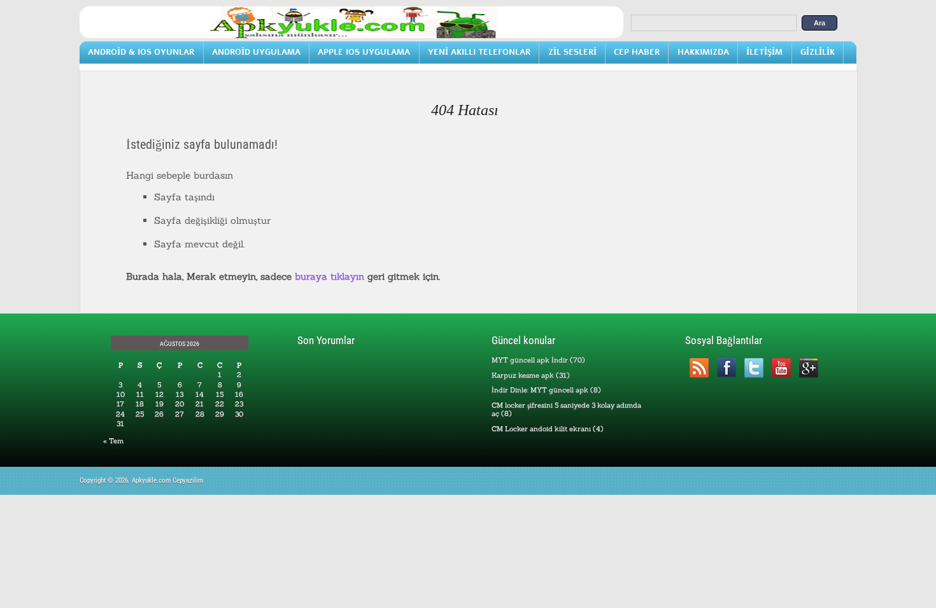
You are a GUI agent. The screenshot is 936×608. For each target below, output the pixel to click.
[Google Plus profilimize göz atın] (808, 368)
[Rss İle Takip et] (699, 368)
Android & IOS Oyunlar (141, 51)
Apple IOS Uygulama (364, 51)
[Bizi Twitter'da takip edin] (753, 368)
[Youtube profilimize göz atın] (781, 368)
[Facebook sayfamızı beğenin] (726, 368)
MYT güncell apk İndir (530, 360)
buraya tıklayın (329, 276)
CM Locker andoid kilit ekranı (541, 428)
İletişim (764, 51)
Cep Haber (637, 51)
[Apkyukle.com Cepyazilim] (351, 35)
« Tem (113, 440)
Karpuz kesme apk (523, 375)
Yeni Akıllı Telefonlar (479, 51)
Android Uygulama (256, 51)
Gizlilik (817, 51)
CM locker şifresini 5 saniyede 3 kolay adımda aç (566, 409)
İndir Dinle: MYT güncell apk (540, 389)
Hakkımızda (703, 51)
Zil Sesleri (572, 51)
